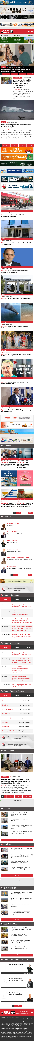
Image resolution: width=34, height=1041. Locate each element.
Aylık (28, 599)
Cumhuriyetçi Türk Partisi (9, 731)
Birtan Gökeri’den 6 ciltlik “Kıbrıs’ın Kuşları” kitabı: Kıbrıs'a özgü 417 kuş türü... (21, 929)
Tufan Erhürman (7, 701)
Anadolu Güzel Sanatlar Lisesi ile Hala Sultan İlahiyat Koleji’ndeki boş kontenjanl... (21, 826)
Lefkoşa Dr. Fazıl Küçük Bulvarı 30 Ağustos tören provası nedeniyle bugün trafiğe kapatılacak (22, 628)
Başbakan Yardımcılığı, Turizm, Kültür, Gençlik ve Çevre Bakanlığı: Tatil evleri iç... (21, 869)
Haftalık (17, 599)
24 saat (5, 599)
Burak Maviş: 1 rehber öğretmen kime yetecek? (21, 819)
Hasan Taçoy (5, 726)
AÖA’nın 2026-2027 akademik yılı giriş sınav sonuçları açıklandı (21, 832)
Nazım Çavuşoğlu (7, 718)
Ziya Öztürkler (6, 714)
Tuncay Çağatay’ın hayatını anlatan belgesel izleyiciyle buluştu (21, 941)
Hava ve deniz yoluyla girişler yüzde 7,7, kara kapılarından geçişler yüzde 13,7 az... (22, 856)
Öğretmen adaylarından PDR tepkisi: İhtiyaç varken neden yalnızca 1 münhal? (21, 814)
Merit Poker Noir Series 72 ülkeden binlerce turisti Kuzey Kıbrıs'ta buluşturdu (20, 862)
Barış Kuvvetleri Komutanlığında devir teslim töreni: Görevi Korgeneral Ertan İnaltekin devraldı (22, 620)
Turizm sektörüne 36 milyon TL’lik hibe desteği (21, 849)
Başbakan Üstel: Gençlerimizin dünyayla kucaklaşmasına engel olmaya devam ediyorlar (21, 678)
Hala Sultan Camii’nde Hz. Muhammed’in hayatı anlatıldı (19, 935)
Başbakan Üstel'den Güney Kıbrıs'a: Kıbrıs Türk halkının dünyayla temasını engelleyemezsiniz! (20, 669)
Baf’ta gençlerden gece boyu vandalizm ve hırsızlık (21, 905)
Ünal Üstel (5, 705)
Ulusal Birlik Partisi (7, 709)
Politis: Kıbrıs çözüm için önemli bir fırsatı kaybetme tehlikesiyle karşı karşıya (20, 912)
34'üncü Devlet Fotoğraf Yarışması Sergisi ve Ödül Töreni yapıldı (20, 947)
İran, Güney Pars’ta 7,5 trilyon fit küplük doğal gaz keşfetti (21, 893)
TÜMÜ (31, 74)
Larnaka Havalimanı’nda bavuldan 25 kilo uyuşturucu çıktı (21, 899)
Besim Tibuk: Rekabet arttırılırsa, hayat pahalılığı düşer (21, 685)
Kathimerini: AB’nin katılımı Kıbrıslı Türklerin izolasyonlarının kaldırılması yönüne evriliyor (22, 612)
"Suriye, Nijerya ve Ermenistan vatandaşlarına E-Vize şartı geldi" (21, 606)
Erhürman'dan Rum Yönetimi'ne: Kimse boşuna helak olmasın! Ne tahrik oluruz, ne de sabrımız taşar (21, 636)
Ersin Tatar (5, 722)
